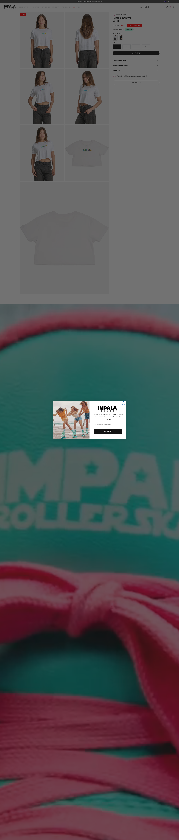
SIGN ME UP (108, 431)
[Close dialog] (123, 403)
